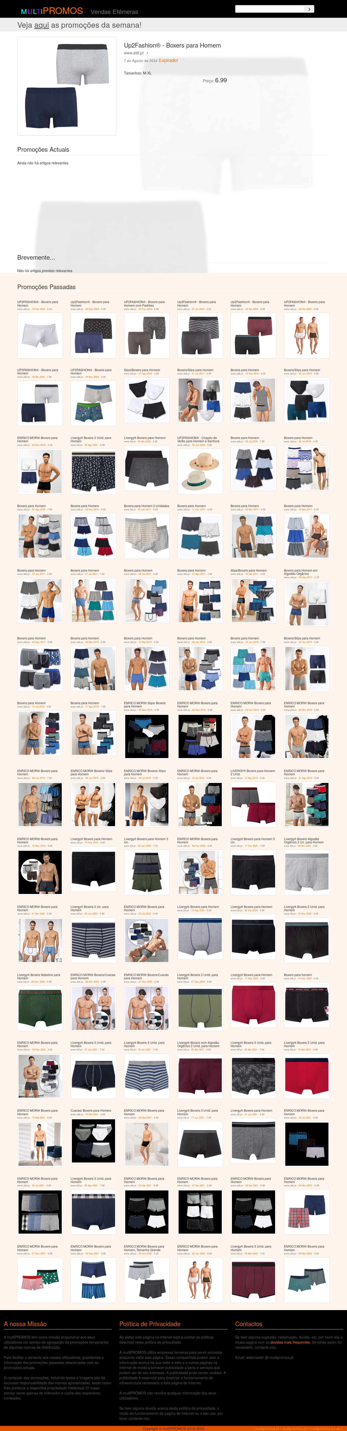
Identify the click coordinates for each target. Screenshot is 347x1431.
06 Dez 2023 (92, 309)
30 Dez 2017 (38, 642)
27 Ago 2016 (145, 373)
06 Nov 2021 (305, 1185)
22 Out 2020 (251, 910)
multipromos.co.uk (325, 1428)
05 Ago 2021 (91, 1185)
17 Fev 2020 (251, 845)
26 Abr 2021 (251, 1049)
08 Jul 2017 (145, 574)
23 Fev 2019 (252, 710)
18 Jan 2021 (144, 1049)
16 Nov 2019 (38, 845)
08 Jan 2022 (145, 1253)
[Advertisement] (280, 72)
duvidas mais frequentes (290, 1342)
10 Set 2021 (198, 1185)
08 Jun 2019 (38, 778)
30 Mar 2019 (305, 710)
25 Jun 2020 (91, 913)
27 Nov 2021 (38, 1253)
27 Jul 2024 (198, 309)
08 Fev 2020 (198, 845)
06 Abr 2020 (304, 845)
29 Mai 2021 (145, 1117)
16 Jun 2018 (251, 642)
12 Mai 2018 (145, 642)
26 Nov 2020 (38, 981)
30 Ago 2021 (91, 445)
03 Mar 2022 (251, 1253)
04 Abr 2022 (144, 441)
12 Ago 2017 (198, 574)
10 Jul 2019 (198, 778)
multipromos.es (294, 1428)
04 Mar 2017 (252, 509)
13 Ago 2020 (197, 910)
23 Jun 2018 (305, 642)
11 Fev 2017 (198, 509)
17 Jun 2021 (197, 1117)
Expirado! (168, 60)
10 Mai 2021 (304, 1049)
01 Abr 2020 (38, 913)
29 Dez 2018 (199, 710)
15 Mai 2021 (38, 1117)
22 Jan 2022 (198, 1253)
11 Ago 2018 (92, 706)
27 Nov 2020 (145, 981)
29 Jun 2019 (91, 778)
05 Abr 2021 (197, 1049)
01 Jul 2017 (198, 373)
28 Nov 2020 (92, 981)
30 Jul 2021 (38, 1185)
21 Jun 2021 (251, 1114)
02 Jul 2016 (251, 441)
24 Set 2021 (251, 1185)
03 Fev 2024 (145, 309)
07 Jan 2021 (91, 1049)
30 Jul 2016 (305, 441)
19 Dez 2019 (91, 842)
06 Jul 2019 (145, 778)
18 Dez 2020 (38, 1049)
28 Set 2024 (305, 309)
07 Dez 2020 (198, 981)
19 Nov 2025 (92, 377)
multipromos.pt (267, 1428)
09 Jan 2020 (144, 845)
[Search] (309, 9)
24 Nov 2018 (38, 445)
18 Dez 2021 (92, 1253)
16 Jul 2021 (305, 1117)
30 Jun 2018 (305, 373)
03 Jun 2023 (198, 445)
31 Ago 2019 (305, 778)
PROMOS (63, 10)
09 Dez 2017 (305, 577)
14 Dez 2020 (304, 978)
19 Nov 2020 (304, 913)
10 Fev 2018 (252, 373)
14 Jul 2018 (38, 706)
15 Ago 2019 (251, 778)
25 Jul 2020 (145, 913)
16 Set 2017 (251, 574)
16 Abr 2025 (38, 377)
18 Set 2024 (251, 309)
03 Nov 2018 (145, 710)
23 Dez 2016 (92, 509)
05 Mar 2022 (305, 1253)
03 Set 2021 (145, 1185)
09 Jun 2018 (198, 642)
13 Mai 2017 (305, 509)
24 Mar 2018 (92, 642)
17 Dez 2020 (251, 978)
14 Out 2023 (38, 309)
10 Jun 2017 (38, 574)
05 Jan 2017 (144, 509)
